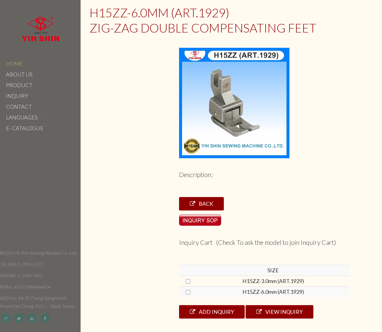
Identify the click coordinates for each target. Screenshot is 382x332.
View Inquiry (283, 311)
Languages (22, 117)
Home (14, 63)
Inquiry (17, 96)
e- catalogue (25, 128)
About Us (19, 74)
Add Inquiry (216, 311)
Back (205, 203)
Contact (19, 106)
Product (19, 85)
